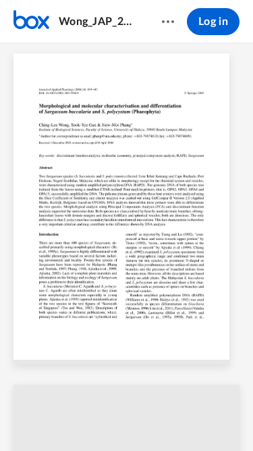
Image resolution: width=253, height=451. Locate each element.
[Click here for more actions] (167, 21)
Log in (213, 21)
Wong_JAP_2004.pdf (97, 21)
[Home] (31, 21)
